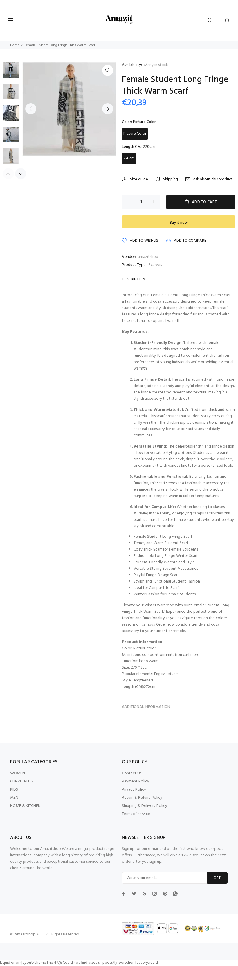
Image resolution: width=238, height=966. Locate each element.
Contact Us (131, 773)
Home (14, 45)
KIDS (14, 789)
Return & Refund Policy (142, 797)
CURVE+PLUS (21, 781)
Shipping (170, 179)
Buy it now (179, 222)
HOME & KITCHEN (25, 805)
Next (107, 108)
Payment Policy (135, 781)
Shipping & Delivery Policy (144, 805)
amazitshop (148, 256)
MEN (14, 797)
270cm (129, 158)
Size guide (139, 179)
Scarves (155, 265)
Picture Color (134, 133)
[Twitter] (123, 893)
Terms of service (136, 814)
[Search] (211, 21)
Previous (30, 108)
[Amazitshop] (119, 19)
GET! (217, 878)
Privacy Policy (134, 789)
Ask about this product (213, 179)
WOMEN (17, 773)
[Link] (107, 70)
